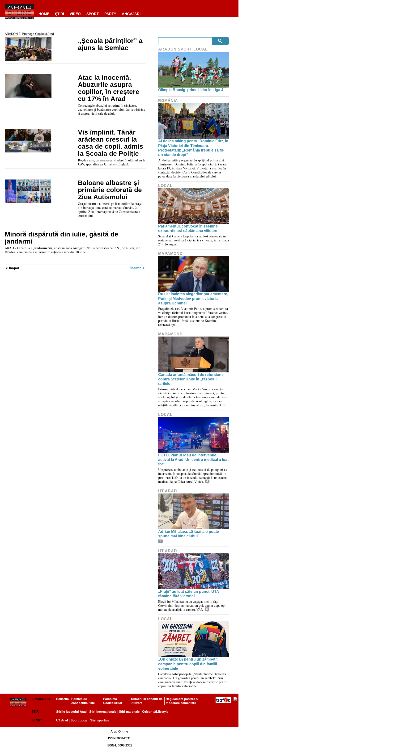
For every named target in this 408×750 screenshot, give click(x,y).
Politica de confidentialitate (83, 701)
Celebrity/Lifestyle (155, 711)
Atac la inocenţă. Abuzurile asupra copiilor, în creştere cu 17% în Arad (108, 88)
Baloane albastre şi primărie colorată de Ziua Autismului (110, 190)
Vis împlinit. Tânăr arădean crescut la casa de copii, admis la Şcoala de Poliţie (110, 143)
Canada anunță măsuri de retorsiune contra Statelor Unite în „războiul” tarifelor (191, 379)
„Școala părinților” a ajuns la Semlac (110, 44)
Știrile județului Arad (71, 711)
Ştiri (59, 14)
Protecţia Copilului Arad (38, 34)
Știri (35, 711)
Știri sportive (99, 720)
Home (43, 14)
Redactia (62, 699)
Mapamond (170, 254)
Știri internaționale (102, 711)
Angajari (131, 14)
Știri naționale (129, 711)
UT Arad (167, 491)
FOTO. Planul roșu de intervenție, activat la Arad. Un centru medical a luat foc (193, 459)
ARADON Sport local (183, 49)
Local (165, 186)
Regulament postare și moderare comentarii (182, 701)
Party (110, 14)
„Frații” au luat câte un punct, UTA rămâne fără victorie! (188, 594)
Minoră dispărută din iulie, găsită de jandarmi (61, 238)
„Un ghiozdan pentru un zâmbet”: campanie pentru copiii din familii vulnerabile (188, 663)
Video (75, 14)
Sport (92, 14)
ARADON (11, 34)
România (168, 101)
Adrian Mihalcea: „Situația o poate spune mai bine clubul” (188, 534)
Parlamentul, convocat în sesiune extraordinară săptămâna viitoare (188, 228)
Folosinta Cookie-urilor (112, 701)
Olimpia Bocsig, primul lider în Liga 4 (190, 90)
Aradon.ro (40, 699)
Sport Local (79, 720)
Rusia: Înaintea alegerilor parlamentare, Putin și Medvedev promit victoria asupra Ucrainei (193, 298)
